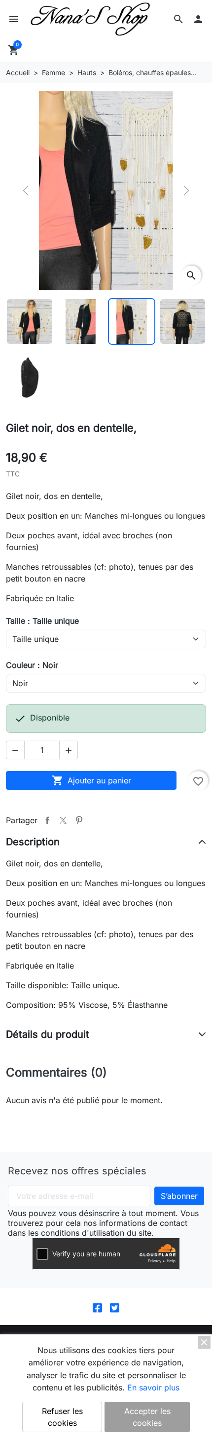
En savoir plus (153, 1387)
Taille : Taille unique (42, 621)
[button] (178, 19)
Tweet (63, 820)
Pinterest (79, 820)
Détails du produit (47, 1034)
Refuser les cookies (62, 1417)
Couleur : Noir (32, 665)
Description (33, 842)
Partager (47, 820)
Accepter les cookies (147, 1417)
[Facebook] (97, 1306)
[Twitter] (114, 1306)
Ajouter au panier (91, 780)
